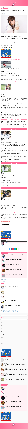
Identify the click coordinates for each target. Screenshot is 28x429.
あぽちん (7, 242)
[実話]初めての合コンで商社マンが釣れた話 (12, 264)
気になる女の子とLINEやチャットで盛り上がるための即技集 (15, 254)
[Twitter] (2, 245)
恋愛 (2, 279)
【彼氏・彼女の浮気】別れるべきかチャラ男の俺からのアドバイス (10, 311)
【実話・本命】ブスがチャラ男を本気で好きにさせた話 (14, 274)
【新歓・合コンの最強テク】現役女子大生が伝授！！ (14, 269)
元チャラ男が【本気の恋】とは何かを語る (11, 286)
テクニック (4, 279)
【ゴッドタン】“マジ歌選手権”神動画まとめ (11, 300)
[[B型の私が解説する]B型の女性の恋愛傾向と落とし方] (15, 249)
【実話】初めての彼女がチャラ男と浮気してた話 (12, 305)
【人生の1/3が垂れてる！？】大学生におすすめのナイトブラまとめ (14, 379)
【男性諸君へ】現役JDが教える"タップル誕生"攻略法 (14, 259)
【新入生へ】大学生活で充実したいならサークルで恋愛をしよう (10, 310)
